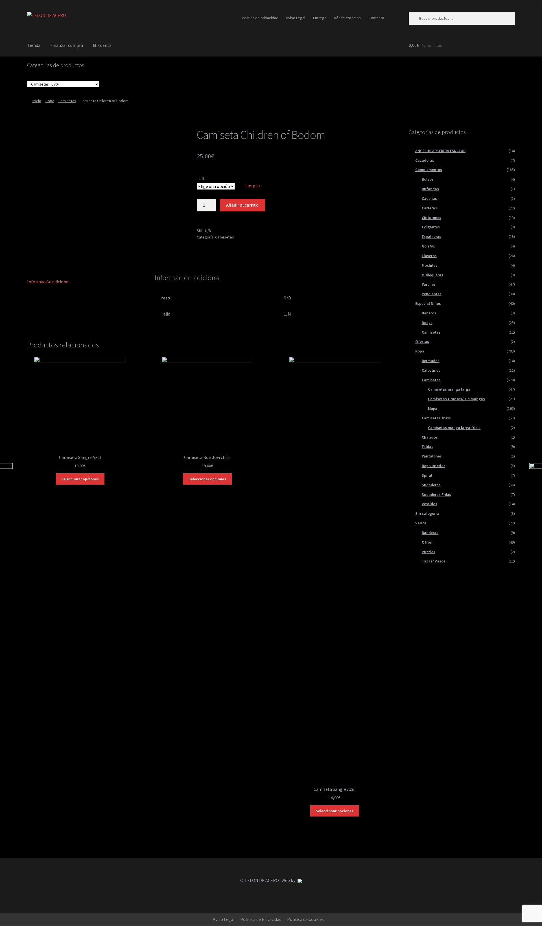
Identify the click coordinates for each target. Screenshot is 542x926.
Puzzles (428, 551)
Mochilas (430, 265)
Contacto (376, 17)
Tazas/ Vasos (433, 561)
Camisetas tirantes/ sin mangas (456, 398)
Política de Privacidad (260, 919)
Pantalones (432, 456)
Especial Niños (428, 303)
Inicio (36, 100)
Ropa (49, 100)
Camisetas (67, 100)
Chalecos (430, 437)
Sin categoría (427, 513)
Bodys (427, 322)
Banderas (430, 532)
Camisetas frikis (436, 418)
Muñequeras (432, 274)
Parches (429, 284)
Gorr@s (428, 246)
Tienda (33, 45)
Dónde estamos (347, 17)
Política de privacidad (260, 17)
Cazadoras (424, 160)
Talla (202, 178)
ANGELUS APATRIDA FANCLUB (440, 150)
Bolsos (428, 179)
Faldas (427, 446)
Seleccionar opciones (80, 478)
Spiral (427, 475)
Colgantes (431, 226)
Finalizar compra (66, 45)
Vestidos (429, 503)
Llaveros (429, 255)
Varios (421, 523)
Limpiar (252, 186)
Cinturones (431, 217)
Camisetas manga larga (449, 389)
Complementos (428, 169)
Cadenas (429, 198)
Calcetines (431, 370)
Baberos (429, 313)
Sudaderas (431, 484)
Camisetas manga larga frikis (454, 427)
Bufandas (430, 188)
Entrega (319, 17)
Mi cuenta (102, 45)
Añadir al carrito (242, 205)
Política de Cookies (305, 919)
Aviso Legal (295, 17)
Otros (427, 542)
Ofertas (422, 341)
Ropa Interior (433, 465)
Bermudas (431, 360)
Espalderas (431, 236)
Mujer (433, 408)
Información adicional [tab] (48, 281)
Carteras (429, 208)
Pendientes (432, 293)
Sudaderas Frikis (436, 494)
